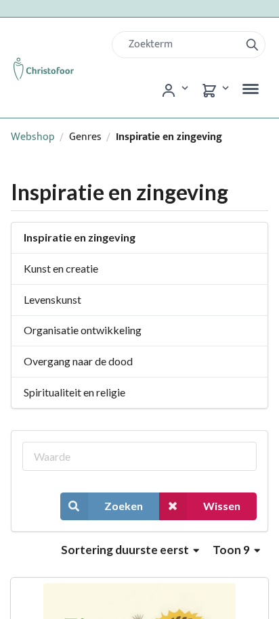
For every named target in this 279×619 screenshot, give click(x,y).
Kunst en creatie (61, 268)
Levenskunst (52, 299)
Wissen (221, 505)
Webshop (33, 137)
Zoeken (123, 505)
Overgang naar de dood (78, 360)
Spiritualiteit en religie (74, 392)
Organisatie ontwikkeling (83, 329)
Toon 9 (232, 550)
